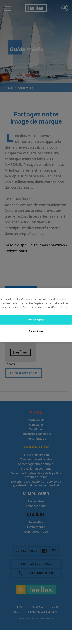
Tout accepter (35, 319)
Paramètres (36, 331)
